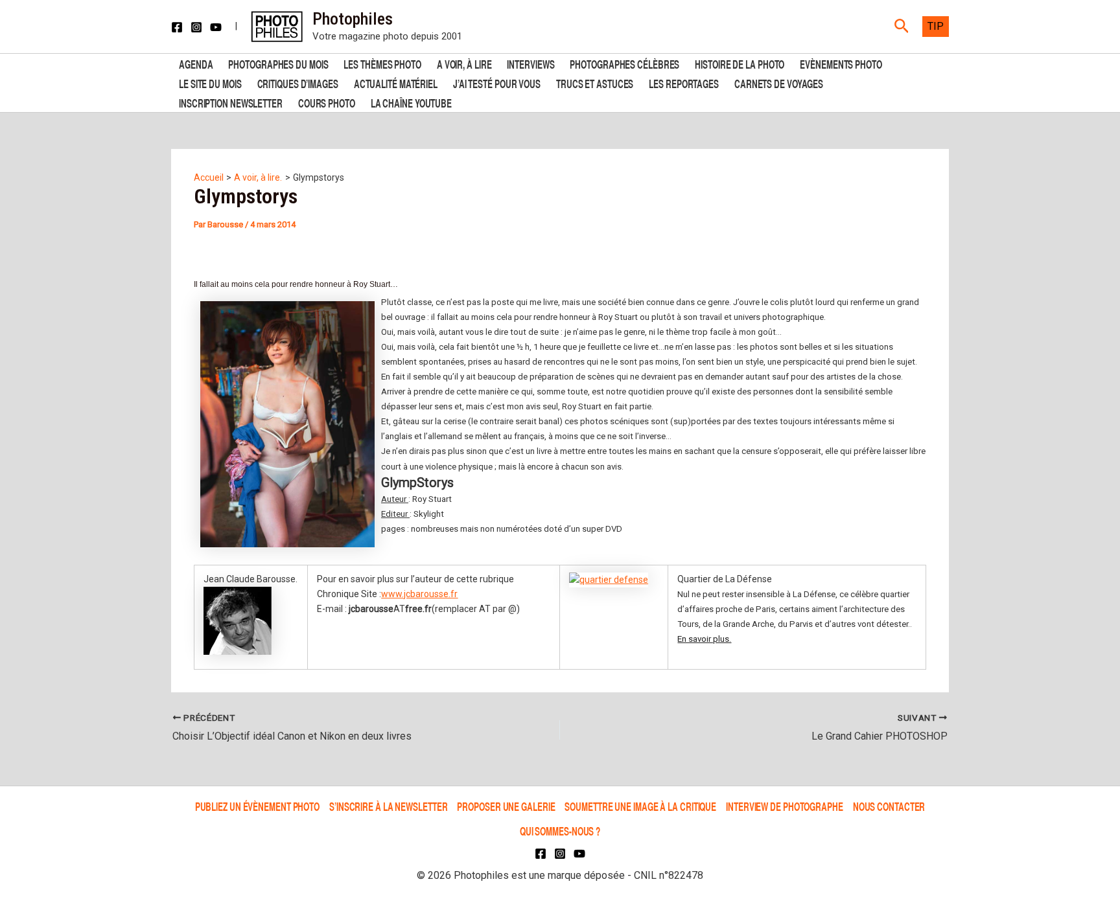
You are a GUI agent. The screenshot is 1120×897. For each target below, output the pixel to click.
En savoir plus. (704, 639)
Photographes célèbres (624, 63)
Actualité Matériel (396, 82)
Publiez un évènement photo (257, 806)
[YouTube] (216, 27)
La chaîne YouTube (411, 102)
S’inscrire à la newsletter (388, 806)
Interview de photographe (784, 806)
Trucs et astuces (594, 82)
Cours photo (326, 102)
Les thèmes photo (382, 63)
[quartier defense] (608, 579)
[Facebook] (177, 27)
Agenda (196, 63)
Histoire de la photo (739, 63)
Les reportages (684, 82)
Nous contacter (889, 806)
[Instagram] (196, 27)
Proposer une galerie (506, 806)
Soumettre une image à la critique (640, 806)
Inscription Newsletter (231, 102)
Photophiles (352, 18)
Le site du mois (210, 82)
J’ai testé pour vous (497, 82)
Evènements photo (840, 63)
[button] (902, 27)
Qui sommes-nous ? (560, 830)
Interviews (530, 63)
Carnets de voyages (778, 82)
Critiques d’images (297, 82)
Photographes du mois (278, 63)
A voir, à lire (464, 63)
